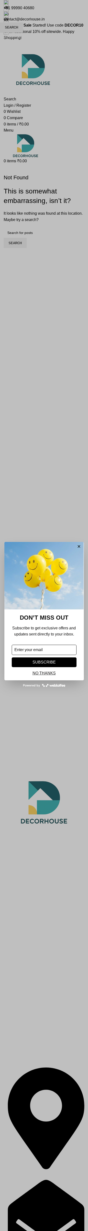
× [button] (79, 547)
